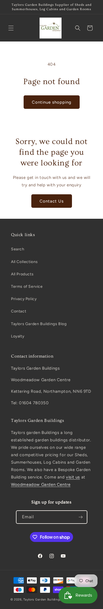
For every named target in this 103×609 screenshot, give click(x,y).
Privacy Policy (24, 299)
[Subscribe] (81, 517)
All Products (22, 274)
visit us (73, 477)
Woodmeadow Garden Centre (40, 484)
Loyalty (17, 336)
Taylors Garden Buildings (42, 599)
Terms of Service (27, 286)
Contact (18, 311)
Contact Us (52, 201)
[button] (11, 28)
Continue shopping (51, 102)
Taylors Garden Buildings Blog (38, 324)
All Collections (24, 261)
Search (17, 249)
